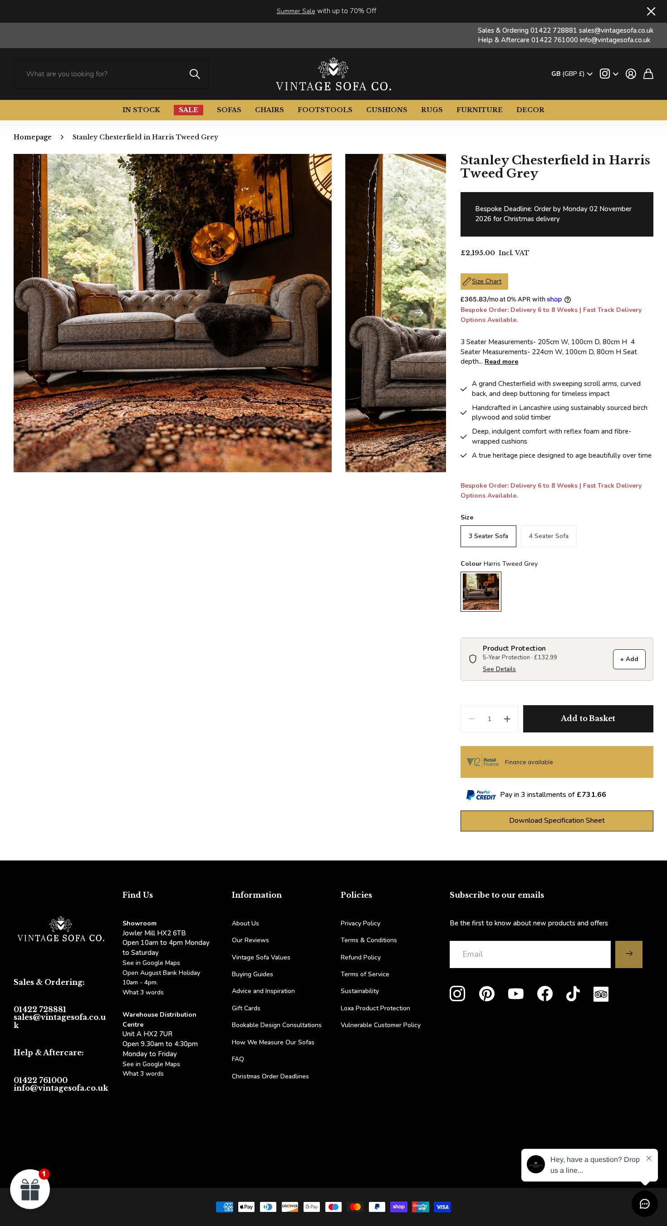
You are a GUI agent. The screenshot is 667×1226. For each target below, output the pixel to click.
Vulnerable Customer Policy (381, 1025)
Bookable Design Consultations (277, 1025)
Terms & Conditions (369, 940)
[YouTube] (516, 994)
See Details (499, 669)
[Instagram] (457, 994)
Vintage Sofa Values (261, 957)
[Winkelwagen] (648, 74)
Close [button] (650, 11)
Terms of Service (365, 974)
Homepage (33, 137)
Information (257, 895)
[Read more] (609, 74)
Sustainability (360, 991)
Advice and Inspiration (263, 991)
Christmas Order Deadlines (270, 1076)
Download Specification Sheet (557, 821)
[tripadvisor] (600, 994)
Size (467, 517)
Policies (356, 895)
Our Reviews (250, 940)
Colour (499, 563)
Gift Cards (246, 1008)
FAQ (238, 1059)
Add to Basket (588, 718)
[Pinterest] (487, 994)
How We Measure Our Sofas (273, 1042)
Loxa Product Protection (375, 1008)
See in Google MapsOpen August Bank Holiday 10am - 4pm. (161, 973)
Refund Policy (361, 957)
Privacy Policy (360, 923)
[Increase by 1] (507, 718)
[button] (418, 313)
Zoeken (195, 74)
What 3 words (143, 992)
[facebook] (545, 994)
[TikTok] (573, 994)
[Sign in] (631, 74)
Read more (501, 361)
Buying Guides (252, 974)
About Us (245, 923)
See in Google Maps (151, 1064)
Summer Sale (296, 11)
